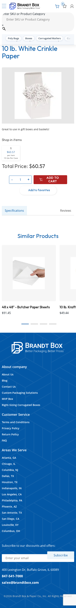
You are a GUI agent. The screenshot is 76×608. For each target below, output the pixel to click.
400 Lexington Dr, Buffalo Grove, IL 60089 (30, 570)
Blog (4, 380)
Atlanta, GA (9, 457)
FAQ (4, 440)
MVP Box (7, 399)
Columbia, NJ (10, 470)
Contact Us (9, 386)
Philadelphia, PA (12, 500)
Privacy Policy (10, 428)
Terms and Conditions (16, 422)
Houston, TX (10, 482)
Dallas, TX (8, 476)
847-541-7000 (12, 576)
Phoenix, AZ (9, 506)
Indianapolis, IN (12, 488)
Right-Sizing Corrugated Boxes (21, 405)
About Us (7, 374)
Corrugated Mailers (49, 38)
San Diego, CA (10, 518)
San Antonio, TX (12, 512)
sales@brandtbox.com (20, 582)
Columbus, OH (11, 531)
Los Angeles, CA (12, 494)
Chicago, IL (8, 464)
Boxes (28, 38)
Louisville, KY (10, 525)
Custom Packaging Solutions (20, 392)
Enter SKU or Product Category (23, 14)
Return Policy (10, 434)
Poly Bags (13, 38)
